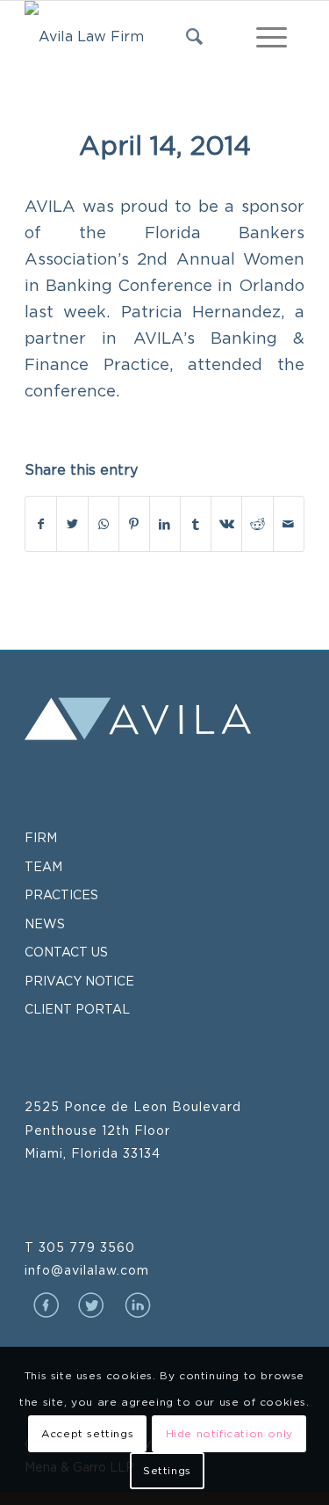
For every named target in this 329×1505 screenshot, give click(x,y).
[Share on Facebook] (40, 524)
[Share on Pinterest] (134, 524)
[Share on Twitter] (72, 524)
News (45, 923)
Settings (167, 1470)
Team (43, 866)
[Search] (186, 36)
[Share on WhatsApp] (103, 524)
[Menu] (263, 36)
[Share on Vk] (226, 524)
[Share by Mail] (289, 524)
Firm (41, 837)
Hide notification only (229, 1433)
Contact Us (66, 951)
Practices (61, 894)
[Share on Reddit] (257, 524)
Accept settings (87, 1433)
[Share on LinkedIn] (165, 524)
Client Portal (77, 1008)
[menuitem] (186, 36)
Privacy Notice (79, 980)
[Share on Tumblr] (196, 524)
